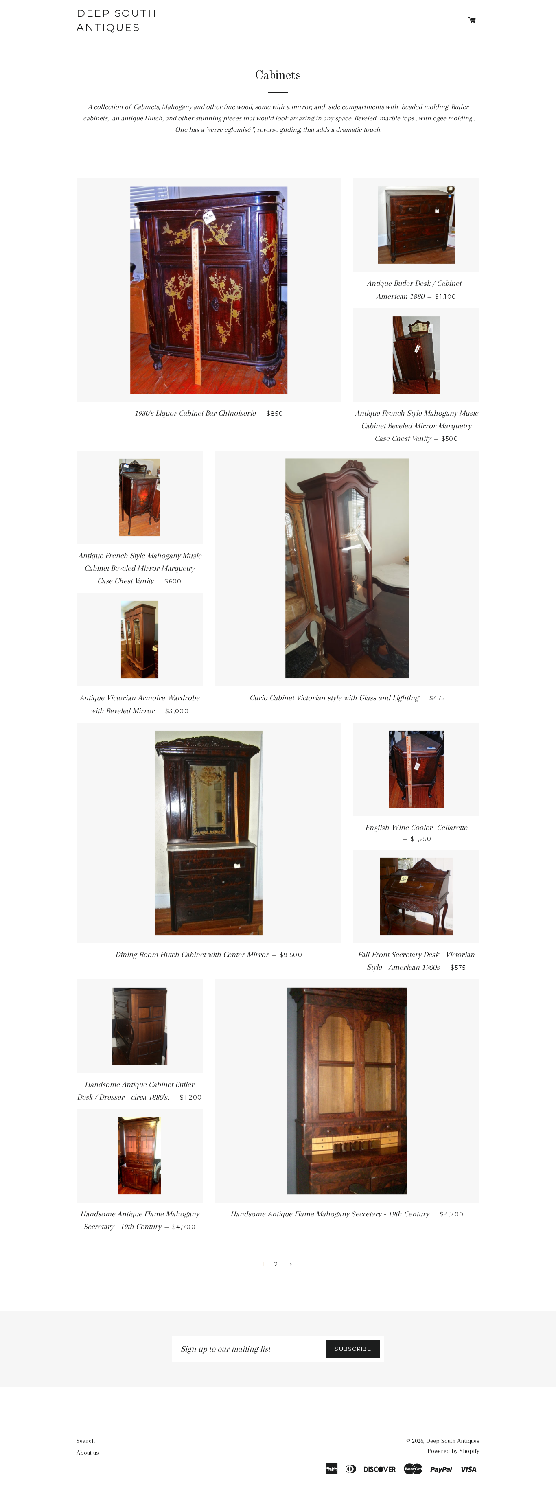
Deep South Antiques (117, 20)
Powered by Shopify (453, 1451)
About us (88, 1452)
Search (86, 1440)
